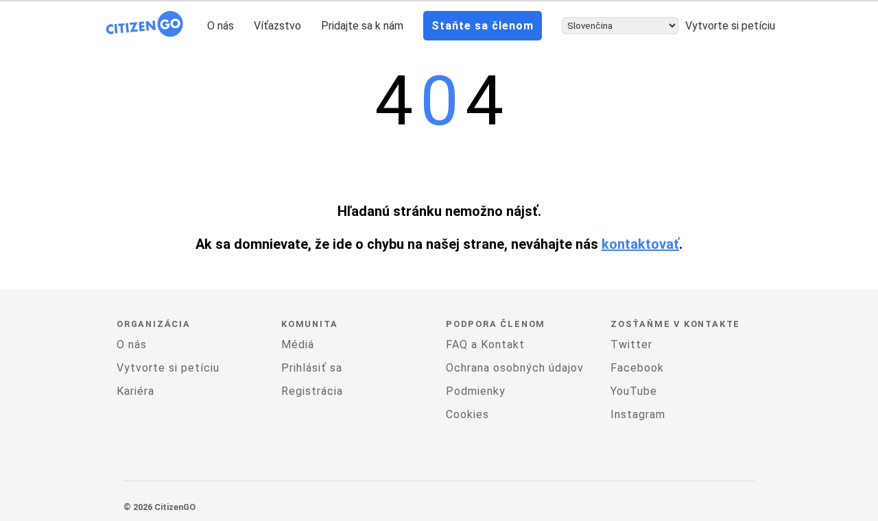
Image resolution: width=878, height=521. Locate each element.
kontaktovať (640, 244)
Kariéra (135, 391)
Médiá (297, 344)
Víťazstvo (277, 25)
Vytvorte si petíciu (730, 25)
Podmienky (476, 391)
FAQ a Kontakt (485, 344)
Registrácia (312, 391)
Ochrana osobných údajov (515, 367)
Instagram (637, 414)
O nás (220, 25)
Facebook (637, 367)
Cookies (467, 414)
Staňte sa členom (482, 25)
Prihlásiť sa (311, 367)
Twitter (631, 344)
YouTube (633, 391)
